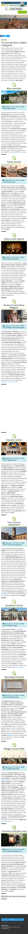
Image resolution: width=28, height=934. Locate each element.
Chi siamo (5, 922)
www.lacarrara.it (19, 667)
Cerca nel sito (22, 12)
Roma (2, 272)
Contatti (13, 922)
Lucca (2, 143)
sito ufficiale (4, 593)
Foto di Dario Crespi (23, 763)
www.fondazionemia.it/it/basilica (9, 382)
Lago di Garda (5, 780)
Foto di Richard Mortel (22, 176)
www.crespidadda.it (6, 821)
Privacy (20, 922)
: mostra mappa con (13, 107)
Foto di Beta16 (24, 845)
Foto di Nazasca (23, 691)
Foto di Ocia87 (24, 539)
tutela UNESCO (16, 152)
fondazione (10, 735)
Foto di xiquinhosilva (22, 102)
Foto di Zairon (24, 253)
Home (12, 919)
